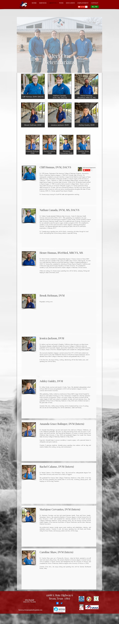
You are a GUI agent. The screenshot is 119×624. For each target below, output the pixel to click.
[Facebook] (57, 603)
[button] (33, 86)
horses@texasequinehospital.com (30, 610)
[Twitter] (61, 603)
